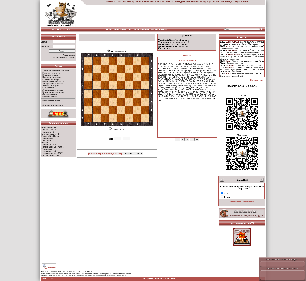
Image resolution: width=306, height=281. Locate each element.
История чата (256, 80)
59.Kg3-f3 (183, 98)
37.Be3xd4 (212, 83)
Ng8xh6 (210, 73)
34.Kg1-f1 (162, 83)
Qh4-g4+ (210, 81)
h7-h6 (176, 70)
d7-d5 (192, 66)
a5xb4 (169, 68)
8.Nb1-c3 (199, 66)
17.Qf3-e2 (170, 73)
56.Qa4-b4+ (189, 96)
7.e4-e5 (186, 66)
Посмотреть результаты (242, 202)
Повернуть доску (133, 153)
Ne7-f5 (206, 70)
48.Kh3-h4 (172, 92)
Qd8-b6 (161, 70)
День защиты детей (179, 42)
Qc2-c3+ (164, 92)
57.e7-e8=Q (206, 96)
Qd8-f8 (187, 79)
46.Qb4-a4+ (198, 90)
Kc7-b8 (193, 77)
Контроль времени (51, 77)
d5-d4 (180, 92)
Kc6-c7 (206, 90)
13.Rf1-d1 (169, 70)
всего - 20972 (49, 130)
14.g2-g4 (183, 70)
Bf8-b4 (206, 66)
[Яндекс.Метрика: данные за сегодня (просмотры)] (49, 266)
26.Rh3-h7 (201, 77)
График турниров (51, 73)
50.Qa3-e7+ (204, 92)
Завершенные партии (53, 83)
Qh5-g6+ (174, 88)
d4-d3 (195, 92)
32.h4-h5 (184, 81)
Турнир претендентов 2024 (55, 71)
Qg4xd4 (161, 85)
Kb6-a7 (172, 94)
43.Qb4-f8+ (201, 88)
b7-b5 (210, 64)
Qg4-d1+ (171, 83)
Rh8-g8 (179, 73)
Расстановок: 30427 (50, 155)
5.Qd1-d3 (162, 66)
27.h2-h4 (162, 79)
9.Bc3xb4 (162, 68)
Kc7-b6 (212, 92)
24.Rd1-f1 (169, 77)
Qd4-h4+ (179, 85)
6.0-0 (174, 66)
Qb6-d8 (161, 77)
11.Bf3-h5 (192, 68)
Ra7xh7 (169, 79)
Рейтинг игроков (50, 79)
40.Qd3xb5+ (205, 85)
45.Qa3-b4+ (180, 90)
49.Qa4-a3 (187, 92)
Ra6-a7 (209, 77)
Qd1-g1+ (175, 98)
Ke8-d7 (171, 75)
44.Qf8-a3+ (163, 90)
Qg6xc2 (191, 88)
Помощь (163, 29)
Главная (108, 29)
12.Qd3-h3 (207, 68)
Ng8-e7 (184, 68)
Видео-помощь (49, 96)
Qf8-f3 (202, 79)
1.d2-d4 (161, 64)
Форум (154, 29)
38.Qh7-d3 (170, 85)
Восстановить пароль (138, 29)
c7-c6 (169, 66)
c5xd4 (204, 83)
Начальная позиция (187, 60)
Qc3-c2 (202, 94)
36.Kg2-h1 (196, 83)
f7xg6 (203, 75)
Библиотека (48, 88)
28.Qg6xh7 (178, 79)
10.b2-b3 (176, 68)
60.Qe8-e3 (201, 98)
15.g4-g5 (198, 70)
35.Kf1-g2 (179, 83)
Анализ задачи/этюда (52, 90)
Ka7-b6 (171, 90)
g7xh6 (193, 73)
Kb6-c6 (189, 90)
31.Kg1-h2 (170, 81)
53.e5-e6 (195, 94)
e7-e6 (179, 66)
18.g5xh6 (187, 73)
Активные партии (51, 86)
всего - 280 (48, 138)
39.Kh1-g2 (187, 85)
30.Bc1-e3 (210, 79)
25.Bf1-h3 (185, 77)
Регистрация (120, 29)
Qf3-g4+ (161, 81)
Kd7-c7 (177, 77)
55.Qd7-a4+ (171, 96)
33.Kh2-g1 (201, 81)
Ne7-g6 (199, 68)
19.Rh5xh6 (201, 73)
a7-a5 (167, 64)
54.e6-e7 (210, 94)
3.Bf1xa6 (188, 64)
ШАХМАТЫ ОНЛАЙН (116, 2)
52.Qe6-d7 (180, 94)
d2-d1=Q (162, 96)
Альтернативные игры (53, 105)
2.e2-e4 (174, 64)
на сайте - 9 (48, 132)
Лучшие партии (49, 94)
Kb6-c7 (198, 96)
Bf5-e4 (163, 73)
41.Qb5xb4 (165, 88)
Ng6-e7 (191, 70)
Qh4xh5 (196, 85)
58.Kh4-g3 (166, 98)
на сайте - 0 (48, 140)
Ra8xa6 (196, 64)
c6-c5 (177, 81)
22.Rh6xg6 (195, 75)
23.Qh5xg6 (211, 75)
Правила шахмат (50, 75)
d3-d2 (188, 94)
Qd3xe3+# (210, 98)
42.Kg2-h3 (183, 88)
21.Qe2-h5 (179, 75)
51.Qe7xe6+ (163, 94)
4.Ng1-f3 (204, 64)
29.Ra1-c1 (194, 79)
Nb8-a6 (181, 64)
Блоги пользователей (53, 92)
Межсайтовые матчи (52, 101)
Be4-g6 (187, 75)
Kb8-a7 (209, 88)
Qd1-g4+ (188, 83)
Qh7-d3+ (192, 98)
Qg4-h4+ (192, 81)
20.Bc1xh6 (162, 75)
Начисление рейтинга (53, 81)
